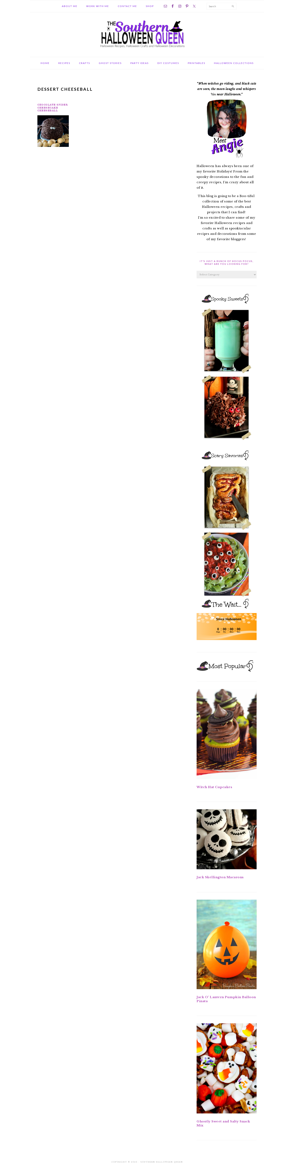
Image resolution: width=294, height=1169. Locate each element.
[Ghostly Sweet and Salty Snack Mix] (227, 1069)
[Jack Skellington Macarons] (227, 840)
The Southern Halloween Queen (147, 33)
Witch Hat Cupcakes (214, 787)
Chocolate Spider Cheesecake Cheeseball (52, 107)
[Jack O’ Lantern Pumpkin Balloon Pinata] (227, 945)
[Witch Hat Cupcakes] (227, 735)
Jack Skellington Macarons (220, 877)
